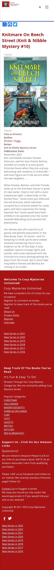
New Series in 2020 (14, 337)
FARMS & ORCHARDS (15, 411)
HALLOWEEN (11, 403)
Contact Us (8, 488)
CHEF (7, 414)
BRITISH (8, 425)
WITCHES (9, 429)
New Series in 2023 (12, 525)
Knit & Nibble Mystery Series (20, 147)
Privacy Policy (11, 315)
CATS (7, 418)
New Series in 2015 (14, 355)
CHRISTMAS (10, 400)
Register (8, 318)
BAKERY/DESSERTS (14, 407)
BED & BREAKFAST (14, 433)
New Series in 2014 (14, 359)
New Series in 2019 (14, 340)
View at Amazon (13, 134)
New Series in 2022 (12, 529)
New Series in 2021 (14, 333)
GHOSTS (8, 422)
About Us (9, 311)
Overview (9, 322)
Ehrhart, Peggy (12, 140)
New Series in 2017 (14, 348)
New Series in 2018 (14, 344)
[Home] (11, 4)
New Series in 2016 (14, 351)
